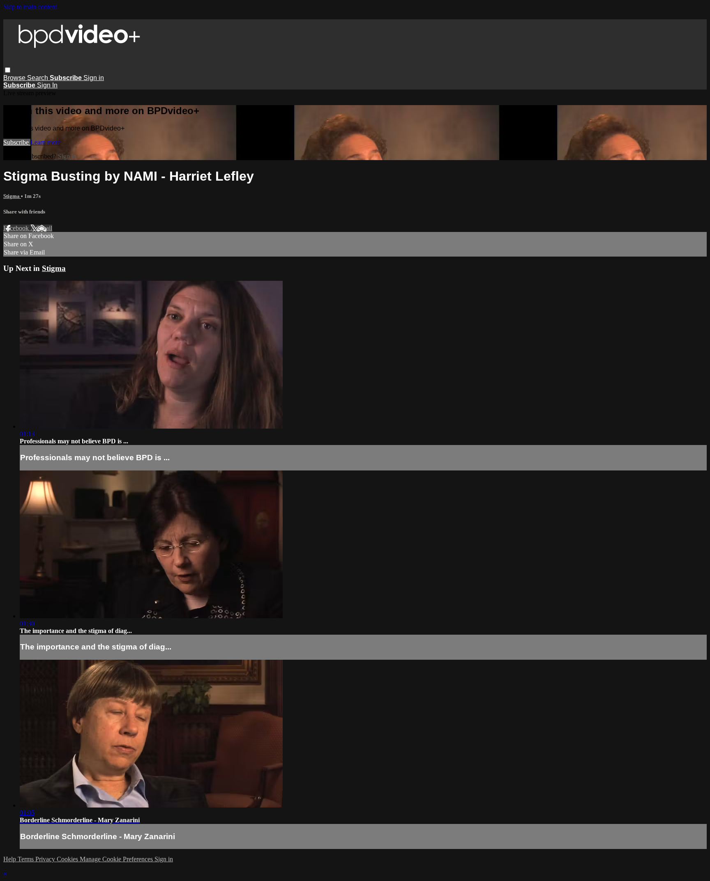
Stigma (12, 196)
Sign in (93, 77)
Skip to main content (30, 6)
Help (10, 859)
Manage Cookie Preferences (117, 859)
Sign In (47, 85)
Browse (15, 77)
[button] (7, 70)
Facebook (16, 228)
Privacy (46, 859)
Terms (26, 859)
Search (38, 77)
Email (44, 228)
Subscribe (16, 142)
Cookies (68, 859)
